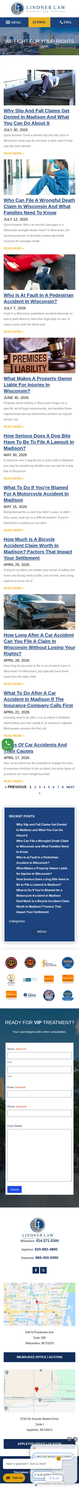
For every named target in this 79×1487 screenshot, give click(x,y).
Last (9, 1076)
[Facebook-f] (36, 1270)
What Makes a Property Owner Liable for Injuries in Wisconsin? (38, 385)
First (9, 1062)
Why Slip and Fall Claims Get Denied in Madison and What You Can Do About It (41, 830)
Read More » (14, 153)
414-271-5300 (47, 1241)
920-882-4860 (46, 1249)
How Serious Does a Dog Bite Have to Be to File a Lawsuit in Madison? (39, 442)
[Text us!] (14, 1479)
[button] (13, 22)
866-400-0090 (46, 1258)
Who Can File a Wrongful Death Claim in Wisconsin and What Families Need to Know (42, 846)
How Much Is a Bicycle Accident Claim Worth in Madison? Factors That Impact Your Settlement (42, 907)
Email (16, 1087)
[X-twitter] (43, 1270)
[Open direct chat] (69, 1439)
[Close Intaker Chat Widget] (75, 1439)
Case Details (14, 1125)
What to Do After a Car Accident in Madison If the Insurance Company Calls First (38, 699)
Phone (17, 1106)
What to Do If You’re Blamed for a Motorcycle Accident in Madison (36, 494)
